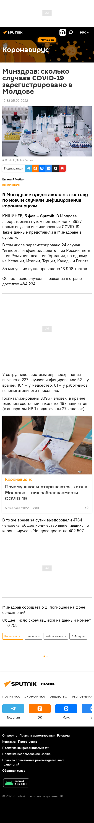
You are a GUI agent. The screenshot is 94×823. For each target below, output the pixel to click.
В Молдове (78, 636)
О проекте (10, 735)
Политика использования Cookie (26, 754)
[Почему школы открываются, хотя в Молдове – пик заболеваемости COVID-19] (47, 445)
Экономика (34, 696)
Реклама (63, 735)
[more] (86, 507)
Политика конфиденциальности (25, 748)
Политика (11, 696)
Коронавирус (18, 479)
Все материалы (11, 184)
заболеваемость (56, 636)
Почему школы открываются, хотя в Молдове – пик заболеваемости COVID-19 (46, 492)
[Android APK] (16, 783)
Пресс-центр (27, 742)
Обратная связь (13, 770)
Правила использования (37, 735)
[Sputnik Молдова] (13, 34)
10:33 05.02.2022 (15, 101)
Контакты (9, 742)
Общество (58, 696)
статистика (33, 636)
